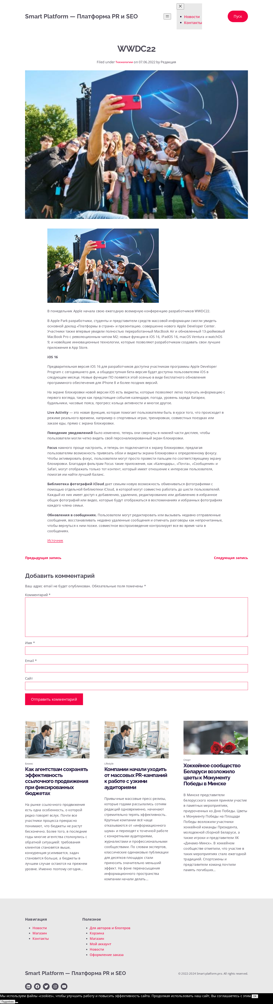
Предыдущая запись (43, 558)
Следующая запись (231, 558)
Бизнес (29, 763)
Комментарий (38, 595)
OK (255, 996)
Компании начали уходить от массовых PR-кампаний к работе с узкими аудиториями (135, 778)
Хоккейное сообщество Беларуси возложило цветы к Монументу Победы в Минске (211, 775)
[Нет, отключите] (16, 1002)
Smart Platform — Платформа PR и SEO (81, 16)
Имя (30, 643)
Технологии (124, 62)
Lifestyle (108, 763)
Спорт (187, 760)
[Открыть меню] (167, 16)
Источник (55, 540)
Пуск (238, 16)
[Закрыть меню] (180, 6)
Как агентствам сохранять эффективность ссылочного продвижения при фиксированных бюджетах (56, 781)
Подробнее (7, 1001)
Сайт (29, 678)
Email (31, 660)
